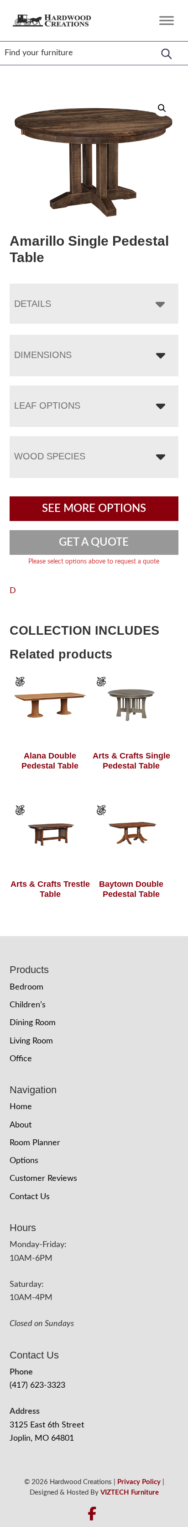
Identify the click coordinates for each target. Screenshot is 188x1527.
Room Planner (35, 1143)
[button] (162, 108)
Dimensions (43, 355)
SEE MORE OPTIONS (94, 508)
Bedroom (26, 987)
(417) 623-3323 (37, 1385)
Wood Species (49, 456)
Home (21, 1107)
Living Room (31, 1041)
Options (24, 1161)
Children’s (28, 1005)
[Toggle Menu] (166, 20)
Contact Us (30, 1197)
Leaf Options (47, 405)
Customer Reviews (43, 1178)
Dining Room (33, 1023)
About (20, 1125)
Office (21, 1059)
